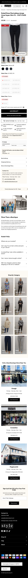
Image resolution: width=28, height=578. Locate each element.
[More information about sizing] (23, 107)
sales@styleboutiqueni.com (10, 181)
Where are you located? (8, 241)
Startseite (3, 9)
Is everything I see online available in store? (12, 252)
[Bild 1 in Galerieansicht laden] (14, 43)
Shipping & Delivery (6, 162)
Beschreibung (4, 158)
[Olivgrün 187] (11, 68)
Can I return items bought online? (11, 258)
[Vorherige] (2, 2)
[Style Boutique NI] (7, 6)
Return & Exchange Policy (7, 165)
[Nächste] (26, 2)
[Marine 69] (7, 68)
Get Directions (14, 399)
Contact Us (17, 6)
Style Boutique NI (8, 572)
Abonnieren (14, 503)
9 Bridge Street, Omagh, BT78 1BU (9, 520)
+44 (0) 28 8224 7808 (9, 179)
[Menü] (1, 6)
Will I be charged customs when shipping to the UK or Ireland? (11, 263)
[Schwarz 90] (3, 68)
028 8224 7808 (5, 515)
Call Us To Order (15, 121)
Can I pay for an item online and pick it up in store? (12, 246)
